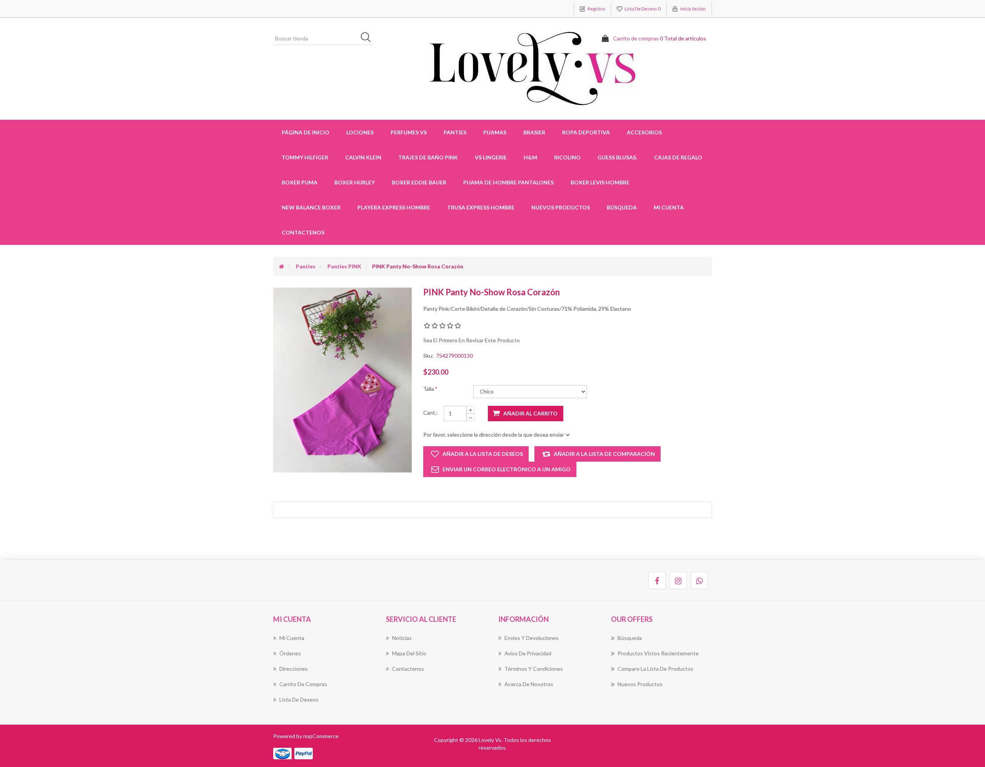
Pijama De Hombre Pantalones (508, 182)
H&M (530, 157)
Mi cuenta (669, 207)
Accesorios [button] (644, 132)
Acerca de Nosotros (528, 684)
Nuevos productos (560, 207)
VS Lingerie (491, 157)
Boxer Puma (299, 182)
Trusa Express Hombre (480, 207)
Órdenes (290, 653)
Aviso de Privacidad (527, 653)
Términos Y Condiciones (533, 668)
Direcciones (293, 668)
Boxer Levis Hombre (600, 182)
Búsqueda (622, 207)
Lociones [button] (360, 132)
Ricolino (567, 157)
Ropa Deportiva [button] (586, 132)
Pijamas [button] (494, 132)
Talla (429, 388)
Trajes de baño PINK (428, 157)
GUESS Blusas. (617, 157)
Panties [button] (455, 132)
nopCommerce (321, 736)
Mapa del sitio (409, 653)
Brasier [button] (534, 132)
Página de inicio (305, 132)
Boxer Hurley (354, 182)
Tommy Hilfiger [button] (305, 157)
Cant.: (430, 412)
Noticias (402, 638)
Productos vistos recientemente (658, 653)
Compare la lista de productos (655, 668)
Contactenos (303, 232)
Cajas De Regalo (678, 157)
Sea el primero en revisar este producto (471, 340)
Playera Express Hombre (393, 207)
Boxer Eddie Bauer (419, 182)
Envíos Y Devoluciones (531, 638)
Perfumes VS (409, 132)
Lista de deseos (299, 699)
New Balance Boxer (311, 207)
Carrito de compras (303, 684)
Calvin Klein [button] (363, 157)
